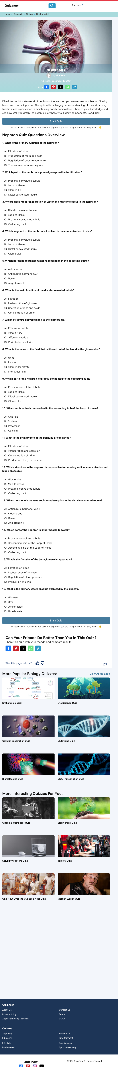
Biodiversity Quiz (67, 822)
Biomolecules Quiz (12, 778)
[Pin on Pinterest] (53, 87)
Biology (29, 14)
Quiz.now (12, 5)
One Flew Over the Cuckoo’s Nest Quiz (24, 898)
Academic (18, 14)
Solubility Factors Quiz (15, 860)
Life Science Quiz (67, 702)
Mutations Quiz (66, 740)
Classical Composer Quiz (16, 822)
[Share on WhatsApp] (67, 87)
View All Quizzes (100, 673)
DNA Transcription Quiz (71, 778)
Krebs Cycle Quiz (12, 702)
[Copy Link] (74, 87)
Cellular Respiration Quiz (16, 740)
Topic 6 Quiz (65, 860)
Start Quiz (56, 121)
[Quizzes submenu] (82, 5)
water (50, 201)
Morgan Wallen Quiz (69, 898)
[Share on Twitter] (60, 87)
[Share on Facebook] (46, 87)
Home (7, 14)
